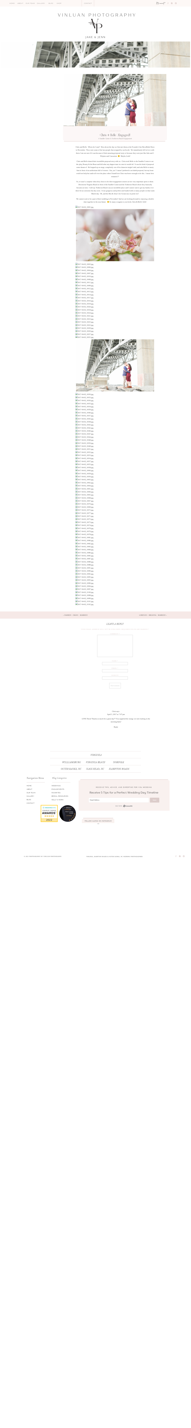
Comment (115, 634)
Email (115, 668)
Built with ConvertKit (124, 806)
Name (115, 661)
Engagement (115, 131)
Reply (116, 727)
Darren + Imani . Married (75, 615)
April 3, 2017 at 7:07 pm (116, 714)
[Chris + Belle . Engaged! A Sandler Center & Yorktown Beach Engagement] (115, 100)
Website (115, 675)
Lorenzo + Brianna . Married (152, 615)
